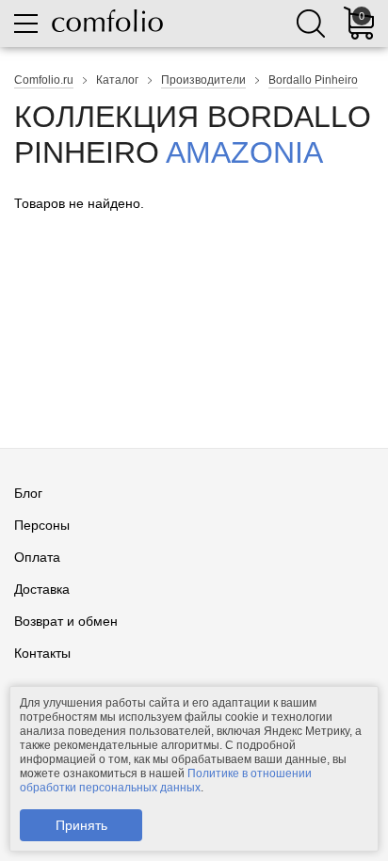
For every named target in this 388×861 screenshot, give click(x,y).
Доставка (42, 589)
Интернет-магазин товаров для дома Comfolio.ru (107, 20)
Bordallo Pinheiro (313, 80)
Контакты (42, 653)
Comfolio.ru (43, 80)
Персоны (42, 525)
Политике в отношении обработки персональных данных (166, 780)
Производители (203, 80)
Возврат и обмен (66, 621)
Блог (28, 493)
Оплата (37, 557)
